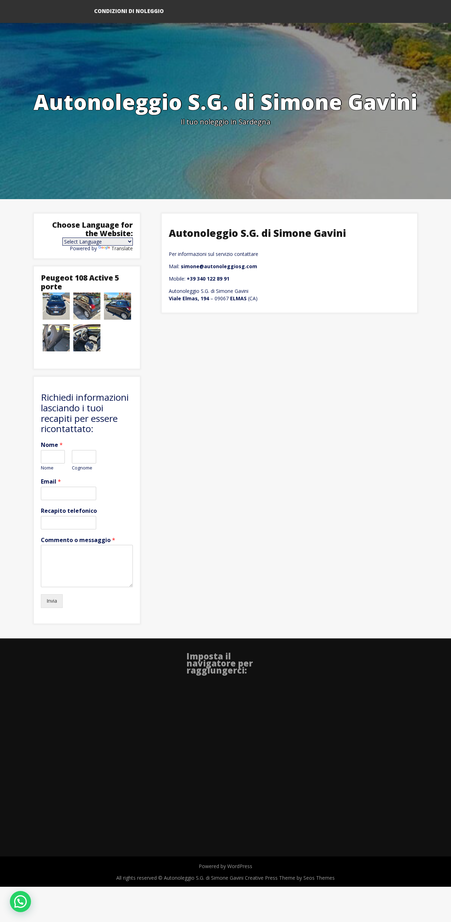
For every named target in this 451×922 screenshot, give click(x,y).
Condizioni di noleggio (129, 10)
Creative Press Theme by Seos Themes (290, 877)
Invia (52, 600)
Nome (52, 445)
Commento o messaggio (78, 540)
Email (51, 481)
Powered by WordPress (225, 866)
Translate (122, 248)
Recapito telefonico (69, 511)
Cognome (82, 468)
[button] (20, 901)
